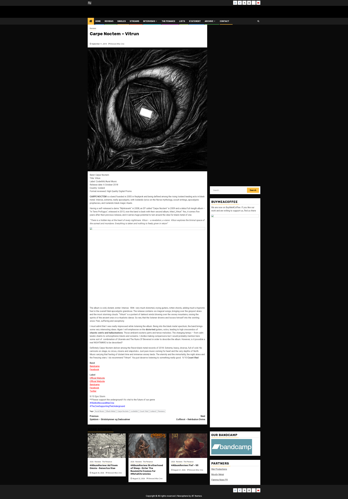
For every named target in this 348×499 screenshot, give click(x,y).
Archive (209, 21)
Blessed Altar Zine (106, 12)
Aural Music (99, 411)
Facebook (94, 369)
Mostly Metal (217, 474)
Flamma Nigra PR (219, 479)
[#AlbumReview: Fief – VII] (188, 445)
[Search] (258, 21)
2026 (92, 462)
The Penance (168, 21)
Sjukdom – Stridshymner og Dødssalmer (110, 418)
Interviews (149, 21)
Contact (224, 21)
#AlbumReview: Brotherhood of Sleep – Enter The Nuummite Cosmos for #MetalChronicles (146, 469)
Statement (195, 21)
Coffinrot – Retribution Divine (190, 418)
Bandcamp (95, 366)
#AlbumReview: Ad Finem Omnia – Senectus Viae (104, 466)
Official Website (97, 381)
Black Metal (110, 411)
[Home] (90, 21)
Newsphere (182, 496)
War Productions (219, 469)
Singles (121, 21)
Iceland (153, 411)
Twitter (93, 391)
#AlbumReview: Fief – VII (184, 465)
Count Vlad (144, 411)
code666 (134, 411)
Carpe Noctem (123, 411)
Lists (182, 21)
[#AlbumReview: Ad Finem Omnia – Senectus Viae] (107, 445)
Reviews (109, 21)
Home (98, 21)
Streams (134, 21)
